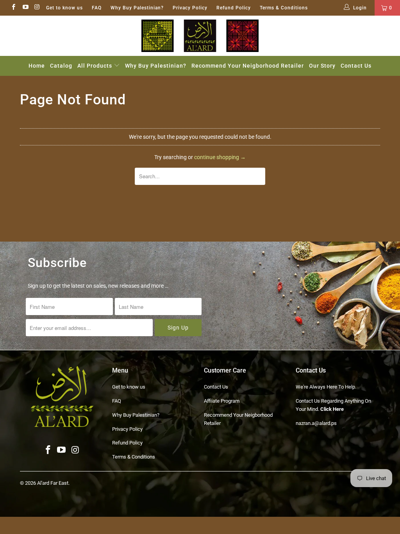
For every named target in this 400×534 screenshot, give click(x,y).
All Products (95, 66)
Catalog (61, 66)
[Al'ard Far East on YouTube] (24, 8)
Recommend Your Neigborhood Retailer (247, 66)
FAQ (97, 8)
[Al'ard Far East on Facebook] (13, 8)
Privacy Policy (190, 8)
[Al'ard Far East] (200, 36)
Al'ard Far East (52, 483)
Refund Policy (233, 8)
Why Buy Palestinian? (137, 8)
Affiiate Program (221, 401)
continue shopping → (220, 157)
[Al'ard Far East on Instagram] (37, 8)
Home (37, 66)
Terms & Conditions (284, 8)
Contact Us (356, 66)
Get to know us (64, 8)
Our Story (322, 66)
